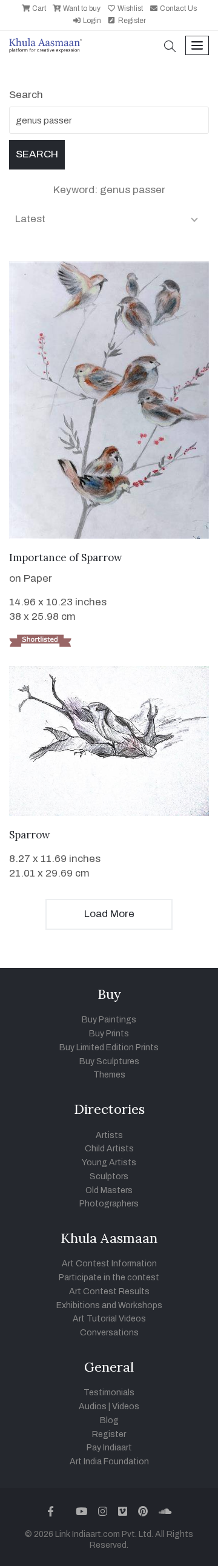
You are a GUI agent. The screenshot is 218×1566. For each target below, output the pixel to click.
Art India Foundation (109, 1461)
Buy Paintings (109, 1019)
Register (131, 20)
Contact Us (177, 8)
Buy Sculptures (109, 1061)
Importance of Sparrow (65, 557)
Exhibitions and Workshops (109, 1305)
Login (91, 20)
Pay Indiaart (109, 1447)
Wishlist (129, 8)
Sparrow (29, 834)
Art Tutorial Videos (109, 1318)
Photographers (109, 1203)
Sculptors (109, 1176)
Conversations (109, 1332)
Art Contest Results (109, 1291)
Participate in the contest (109, 1277)
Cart (38, 8)
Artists (109, 1135)
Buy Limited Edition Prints (109, 1047)
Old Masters (109, 1190)
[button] (170, 48)
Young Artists (109, 1162)
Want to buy (81, 8)
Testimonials (109, 1392)
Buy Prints (109, 1033)
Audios (93, 1406)
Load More (109, 914)
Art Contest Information (109, 1263)
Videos (125, 1406)
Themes (109, 1074)
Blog (109, 1420)
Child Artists (109, 1148)
